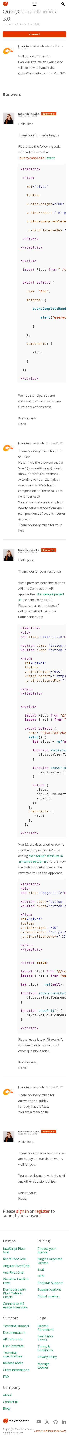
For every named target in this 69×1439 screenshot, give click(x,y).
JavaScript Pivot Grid (14, 1250)
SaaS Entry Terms (45, 1338)
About (7, 1395)
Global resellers (49, 1296)
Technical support (16, 1326)
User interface (13, 1346)
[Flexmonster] (7, 4)
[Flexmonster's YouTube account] (39, 1422)
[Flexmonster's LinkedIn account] (64, 1422)
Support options (49, 1289)
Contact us (10, 1402)
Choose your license (47, 1250)
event (51, 158)
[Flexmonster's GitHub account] (55, 1422)
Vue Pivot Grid (13, 1272)
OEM (41, 1276)
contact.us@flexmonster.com (50, 1431)
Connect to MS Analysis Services (15, 1305)
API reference (13, 1339)
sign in (22, 1211)
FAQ (6, 1376)
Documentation (14, 1333)
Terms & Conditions (45, 1348)
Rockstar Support (50, 1283)
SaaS (41, 1269)
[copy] (61, 169)
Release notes (13, 1363)
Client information (16, 1370)
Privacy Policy (47, 1357)
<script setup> (32, 861)
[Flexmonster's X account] (47, 1422)
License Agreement (46, 1327)
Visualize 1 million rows (16, 1281)
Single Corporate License (50, 1261)
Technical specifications (12, 1354)
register (42, 1211)
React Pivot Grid (14, 1259)
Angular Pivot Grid (16, 1266)
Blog (6, 1408)
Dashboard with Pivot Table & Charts (14, 1293)
